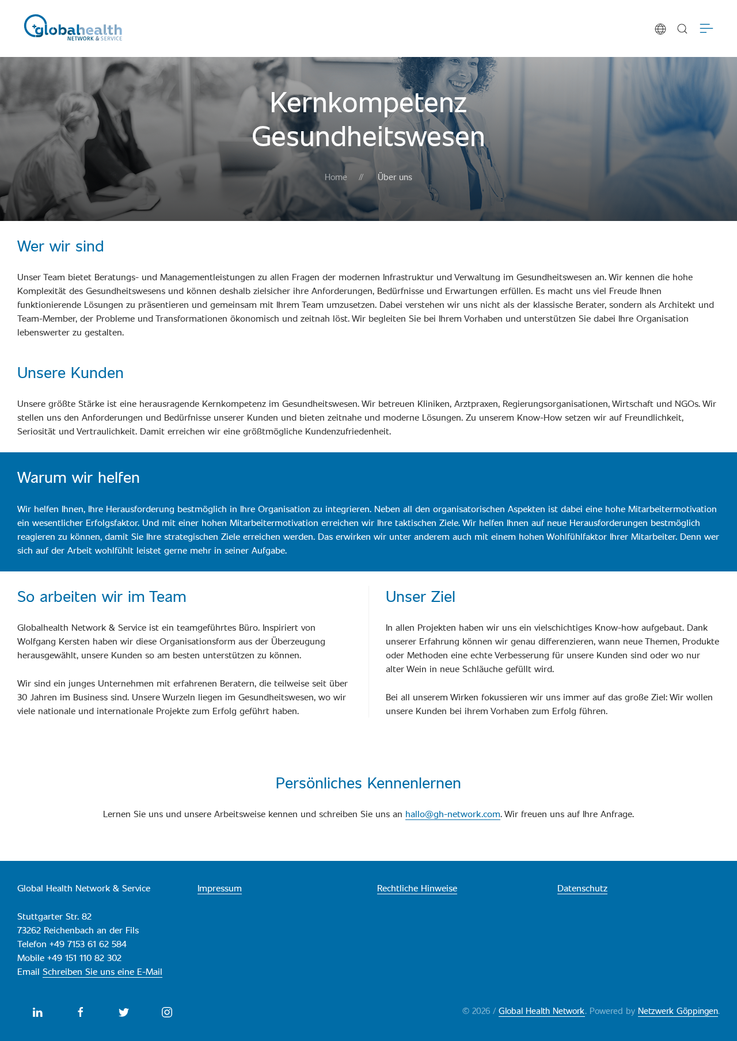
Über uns (395, 176)
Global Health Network (542, 1010)
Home (336, 176)
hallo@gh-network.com (452, 813)
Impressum (219, 888)
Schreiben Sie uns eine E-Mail (102, 971)
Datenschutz (582, 888)
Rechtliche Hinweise (417, 888)
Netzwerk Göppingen (678, 1010)
